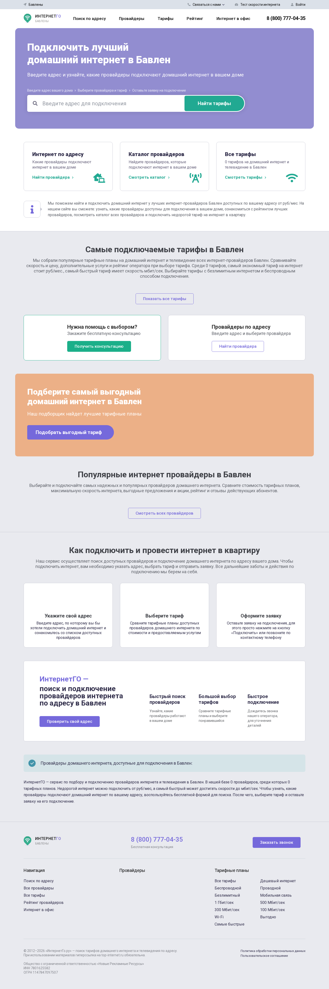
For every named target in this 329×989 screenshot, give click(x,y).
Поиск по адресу (89, 18)
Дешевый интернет (278, 881)
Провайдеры (131, 18)
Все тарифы (34, 895)
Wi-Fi (219, 917)
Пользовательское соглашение (264, 956)
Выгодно (268, 917)
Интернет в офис (233, 18)
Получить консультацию (99, 346)
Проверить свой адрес (69, 721)
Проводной (270, 888)
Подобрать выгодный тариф (69, 432)
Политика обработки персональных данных (273, 951)
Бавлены (36, 4)
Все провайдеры (39, 888)
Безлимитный (227, 895)
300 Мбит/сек (227, 909)
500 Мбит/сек (272, 902)
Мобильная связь (276, 895)
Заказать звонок (276, 842)
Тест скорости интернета (260, 4)
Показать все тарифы (164, 298)
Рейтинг (195, 18)
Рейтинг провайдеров (44, 902)
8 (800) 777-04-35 (286, 18)
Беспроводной (228, 888)
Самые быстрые (229, 924)
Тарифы (165, 18)
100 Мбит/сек (272, 909)
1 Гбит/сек (224, 902)
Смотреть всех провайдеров (164, 513)
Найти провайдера (238, 346)
